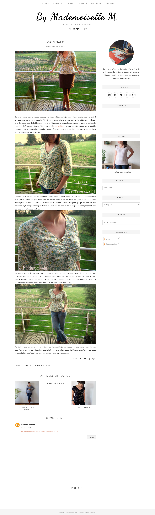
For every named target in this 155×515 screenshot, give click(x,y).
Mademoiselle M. (28, 424)
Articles (108, 239)
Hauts (50, 365)
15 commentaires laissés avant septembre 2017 (40, 431)
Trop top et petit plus (121, 172)
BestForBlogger (91, 512)
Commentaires (111, 244)
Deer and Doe (59, 126)
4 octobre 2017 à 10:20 (28, 427)
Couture (25, 365)
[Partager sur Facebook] (81, 359)
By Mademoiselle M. (77, 16)
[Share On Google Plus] (94, 359)
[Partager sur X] (85, 359)
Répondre (91, 437)
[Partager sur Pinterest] (89, 359)
